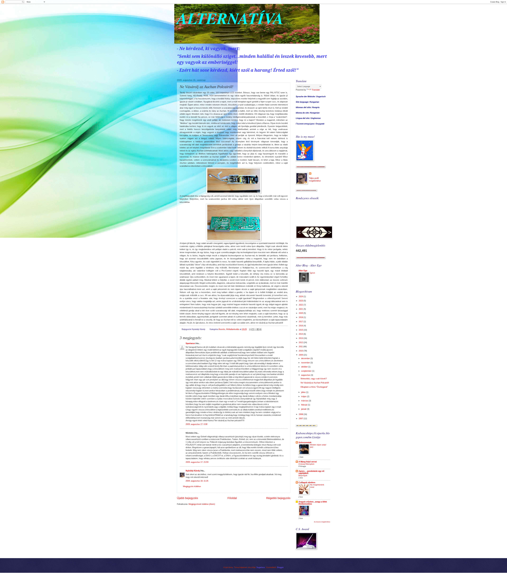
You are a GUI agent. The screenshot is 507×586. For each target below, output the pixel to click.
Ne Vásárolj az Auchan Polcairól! (315, 383)
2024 (301, 296)
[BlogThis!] (253, 329)
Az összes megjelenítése (322, 522)
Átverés (221, 329)
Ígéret (312, 273)
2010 (301, 351)
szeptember (306, 371)
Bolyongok (303, 475)
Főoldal (232, 497)
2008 (301, 414)
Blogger (280, 567)
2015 (301, 330)
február (304, 405)
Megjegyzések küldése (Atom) (202, 504)
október (304, 367)
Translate (316, 90)
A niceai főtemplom (306, 464)
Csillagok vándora (307, 482)
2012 (301, 342)
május (304, 396)
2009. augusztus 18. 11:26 (197, 481)
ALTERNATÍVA (230, 18)
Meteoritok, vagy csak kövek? (314, 379)
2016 (301, 326)
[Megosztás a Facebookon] (258, 329)
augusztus (306, 375)
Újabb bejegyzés (187, 497)
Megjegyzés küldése (192, 486)
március (305, 401)
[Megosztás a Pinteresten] (260, 329)
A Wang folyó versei (308, 462)
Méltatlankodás (232, 329)
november (305, 363)
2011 (301, 346)
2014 (301, 334)
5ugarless (261, 567)
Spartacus (190, 343)
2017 (301, 322)
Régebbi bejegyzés (278, 497)
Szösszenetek (305, 442)
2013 (301, 338)
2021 (301, 309)
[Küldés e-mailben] (250, 329)
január (304, 409)
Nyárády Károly (193, 471)
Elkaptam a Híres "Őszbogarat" (314, 387)
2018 (301, 317)
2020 (301, 313)
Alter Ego (303, 271)
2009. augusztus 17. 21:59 (197, 462)
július (303, 392)
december (305, 358)
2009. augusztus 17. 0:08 (196, 424)
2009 (301, 355)
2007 (301, 418)
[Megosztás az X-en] (255, 329)
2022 (301, 305)
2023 (301, 301)
